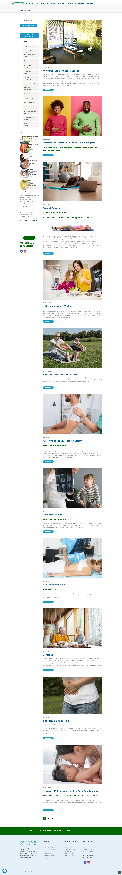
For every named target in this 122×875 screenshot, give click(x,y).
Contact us (90, 831)
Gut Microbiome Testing (56, 721)
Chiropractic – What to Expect (62, 71)
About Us (35, 3)
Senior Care (49, 655)
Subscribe (29, 238)
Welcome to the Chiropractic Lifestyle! (64, 441)
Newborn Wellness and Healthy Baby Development (71, 791)
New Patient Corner (33, 6)
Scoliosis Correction (54, 584)
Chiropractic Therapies (47, 3)
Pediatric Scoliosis (53, 514)
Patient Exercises (52, 208)
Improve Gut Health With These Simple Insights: (69, 142)
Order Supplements (49, 6)
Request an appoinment (29, 35)
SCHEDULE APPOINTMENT (65, 6)
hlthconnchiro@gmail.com (90, 848)
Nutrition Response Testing (57, 306)
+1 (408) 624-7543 (28, 25)
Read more (48, 89)
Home (28, 3)
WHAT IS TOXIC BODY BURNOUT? (60, 374)
